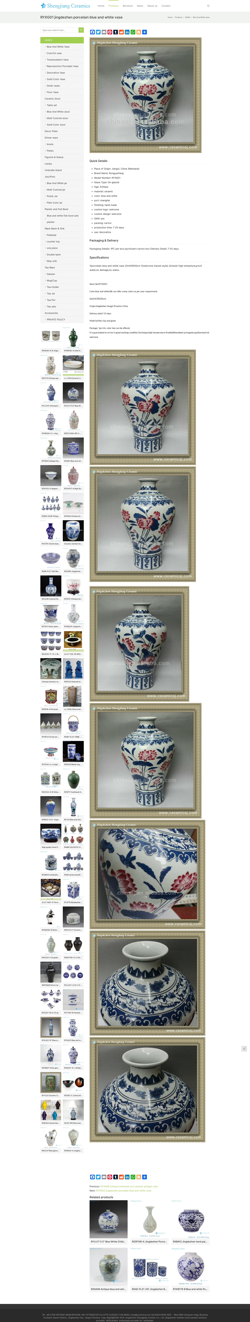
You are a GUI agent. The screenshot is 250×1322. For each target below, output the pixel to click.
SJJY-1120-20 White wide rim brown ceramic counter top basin (73, 654)
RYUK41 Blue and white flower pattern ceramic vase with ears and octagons (73, 1040)
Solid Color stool (56, 124)
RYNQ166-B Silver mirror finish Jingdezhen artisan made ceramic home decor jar (51, 930)
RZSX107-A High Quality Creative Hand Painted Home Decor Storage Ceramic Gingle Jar (73, 488)
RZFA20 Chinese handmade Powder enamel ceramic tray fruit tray (73, 516)
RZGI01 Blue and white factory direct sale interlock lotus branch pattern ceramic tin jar (73, 461)
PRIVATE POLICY (59, 319)
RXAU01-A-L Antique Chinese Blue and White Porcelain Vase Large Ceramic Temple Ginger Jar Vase (73, 1068)
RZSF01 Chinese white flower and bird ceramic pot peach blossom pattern (73, 599)
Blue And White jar (57, 183)
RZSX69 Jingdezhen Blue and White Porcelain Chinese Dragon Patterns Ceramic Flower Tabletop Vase (73, 571)
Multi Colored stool (57, 118)
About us (152, 5)
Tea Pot (51, 300)
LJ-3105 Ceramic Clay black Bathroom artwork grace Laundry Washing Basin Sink (73, 378)
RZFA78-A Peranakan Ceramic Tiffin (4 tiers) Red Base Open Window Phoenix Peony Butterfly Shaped (51, 709)
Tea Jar (51, 293)
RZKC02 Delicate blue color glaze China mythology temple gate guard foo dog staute (73, 682)
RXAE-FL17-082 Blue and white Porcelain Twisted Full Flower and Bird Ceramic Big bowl (51, 571)
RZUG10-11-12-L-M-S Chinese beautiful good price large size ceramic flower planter (51, 654)
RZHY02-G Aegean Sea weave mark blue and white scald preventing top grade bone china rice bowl (51, 488)
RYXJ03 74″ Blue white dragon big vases (51, 1040)
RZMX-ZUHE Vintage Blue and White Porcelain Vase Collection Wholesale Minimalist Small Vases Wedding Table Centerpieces (51, 516)
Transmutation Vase (57, 59)
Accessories (51, 313)
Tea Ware (50, 267)
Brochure (128, 5)
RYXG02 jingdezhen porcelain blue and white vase (123, 1190)
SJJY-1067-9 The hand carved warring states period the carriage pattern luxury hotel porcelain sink (51, 902)
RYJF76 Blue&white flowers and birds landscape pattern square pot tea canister (73, 902)
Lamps (48, 163)
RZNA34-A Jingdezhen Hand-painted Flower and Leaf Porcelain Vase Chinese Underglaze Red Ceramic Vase (73, 1151)
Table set (52, 105)
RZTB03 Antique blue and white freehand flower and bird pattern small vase (51, 461)
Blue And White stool (58, 111)
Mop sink (52, 261)
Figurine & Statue (54, 157)
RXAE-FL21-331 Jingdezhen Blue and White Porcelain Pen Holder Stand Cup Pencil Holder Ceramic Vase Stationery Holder (149, 1289)
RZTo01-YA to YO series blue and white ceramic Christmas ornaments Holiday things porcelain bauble (51, 1013)
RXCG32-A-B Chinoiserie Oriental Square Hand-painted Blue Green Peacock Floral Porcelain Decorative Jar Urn (51, 792)
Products (113, 5)
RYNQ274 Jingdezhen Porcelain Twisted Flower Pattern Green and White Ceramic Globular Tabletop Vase (73, 626)
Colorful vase (54, 53)
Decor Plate (51, 131)
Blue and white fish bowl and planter (62, 218)
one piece (52, 248)
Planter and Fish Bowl (56, 209)
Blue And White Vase (58, 46)
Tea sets (51, 306)
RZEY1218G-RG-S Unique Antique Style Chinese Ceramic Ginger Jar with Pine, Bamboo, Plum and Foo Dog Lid (73, 433)
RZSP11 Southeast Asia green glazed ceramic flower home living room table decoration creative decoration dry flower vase (73, 792)
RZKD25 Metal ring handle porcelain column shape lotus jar (73, 764)
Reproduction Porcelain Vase (62, 66)
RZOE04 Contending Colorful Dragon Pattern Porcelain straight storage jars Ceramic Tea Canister (51, 875)
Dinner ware (51, 137)
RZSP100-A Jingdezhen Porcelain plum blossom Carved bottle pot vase (149, 1241)
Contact (166, 5)
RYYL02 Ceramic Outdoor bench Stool (51, 1095)
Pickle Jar (52, 196)
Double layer (54, 254)
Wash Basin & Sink (55, 228)
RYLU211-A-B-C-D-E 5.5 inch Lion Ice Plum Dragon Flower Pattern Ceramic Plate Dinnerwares (73, 985)
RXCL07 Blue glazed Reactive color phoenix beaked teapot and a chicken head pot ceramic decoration (51, 1151)
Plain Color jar (54, 202)
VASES (48, 40)
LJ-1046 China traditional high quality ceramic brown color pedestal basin (73, 709)
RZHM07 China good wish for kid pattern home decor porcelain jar (51, 1068)
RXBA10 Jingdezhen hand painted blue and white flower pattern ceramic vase (190, 1241)
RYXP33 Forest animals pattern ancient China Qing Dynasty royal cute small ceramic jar (51, 737)
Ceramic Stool (52, 98)
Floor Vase (52, 92)
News (140, 5)
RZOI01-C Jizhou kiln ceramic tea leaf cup (73, 1095)
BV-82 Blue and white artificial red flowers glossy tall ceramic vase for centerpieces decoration (73, 820)
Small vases (53, 85)
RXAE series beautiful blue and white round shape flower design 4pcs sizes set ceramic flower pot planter (73, 875)
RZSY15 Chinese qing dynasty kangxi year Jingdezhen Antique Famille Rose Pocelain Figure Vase (51, 378)
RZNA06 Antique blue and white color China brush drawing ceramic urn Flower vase (108, 1289)
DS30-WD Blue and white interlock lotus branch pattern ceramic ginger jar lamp (73, 1123)
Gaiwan (51, 274)
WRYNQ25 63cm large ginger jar (51, 985)
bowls (50, 144)
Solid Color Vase (56, 79)
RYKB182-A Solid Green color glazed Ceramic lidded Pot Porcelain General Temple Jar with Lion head (73, 351)
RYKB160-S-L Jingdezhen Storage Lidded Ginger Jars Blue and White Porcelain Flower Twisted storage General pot (51, 433)
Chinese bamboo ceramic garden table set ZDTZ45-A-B (51, 682)
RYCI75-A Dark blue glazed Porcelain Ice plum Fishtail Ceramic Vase (51, 544)
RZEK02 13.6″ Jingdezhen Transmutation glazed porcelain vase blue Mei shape (51, 820)
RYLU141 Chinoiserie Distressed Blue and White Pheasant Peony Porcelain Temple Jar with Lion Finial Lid (51, 406)
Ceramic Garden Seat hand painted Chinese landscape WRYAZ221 (73, 544)
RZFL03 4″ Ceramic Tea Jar (73, 930)
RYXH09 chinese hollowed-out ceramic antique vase (129, 1186)
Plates (50, 150)
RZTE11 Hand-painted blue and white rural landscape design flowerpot (51, 626)
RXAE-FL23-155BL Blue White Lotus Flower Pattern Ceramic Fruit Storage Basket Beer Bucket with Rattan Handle (73, 737)
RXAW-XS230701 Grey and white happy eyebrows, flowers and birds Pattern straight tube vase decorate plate (73, 847)
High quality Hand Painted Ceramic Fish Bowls (51, 847)
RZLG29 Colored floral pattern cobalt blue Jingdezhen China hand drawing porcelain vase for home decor (51, 599)
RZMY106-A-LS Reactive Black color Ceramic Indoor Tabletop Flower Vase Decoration (73, 957)
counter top (53, 241)
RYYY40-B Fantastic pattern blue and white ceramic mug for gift (73, 1013)
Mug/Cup (52, 280)
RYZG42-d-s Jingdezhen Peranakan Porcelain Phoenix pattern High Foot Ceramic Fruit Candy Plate (51, 764)
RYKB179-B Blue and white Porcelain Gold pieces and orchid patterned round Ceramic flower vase (190, 1289)
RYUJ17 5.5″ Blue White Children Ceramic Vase (108, 1241)
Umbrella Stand (53, 170)
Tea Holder (53, 287)
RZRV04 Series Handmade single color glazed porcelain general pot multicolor (51, 1123)
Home (101, 5)
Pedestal (51, 235)
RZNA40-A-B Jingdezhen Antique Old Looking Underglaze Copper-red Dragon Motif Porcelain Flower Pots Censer (51, 351)
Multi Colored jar (56, 189)
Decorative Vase (56, 72)
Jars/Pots (50, 176)
